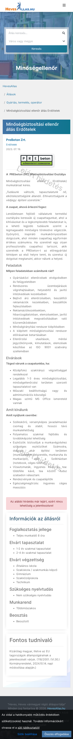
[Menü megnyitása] (64, 5)
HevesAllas (10, 86)
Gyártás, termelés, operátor (24, 102)
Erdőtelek (11, 144)
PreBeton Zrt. (16, 140)
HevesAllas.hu (56, 708)
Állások (11, 94)
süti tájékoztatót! (29, 727)
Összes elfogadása (56, 734)
